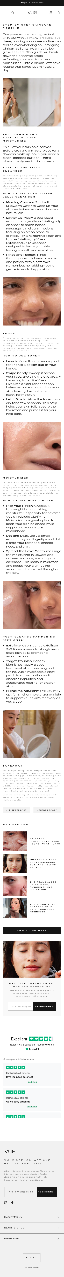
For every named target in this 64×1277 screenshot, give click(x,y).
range (46, 795)
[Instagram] (5, 1202)
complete (25, 795)
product (37, 795)
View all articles (32, 930)
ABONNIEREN (47, 1192)
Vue (30, 1267)
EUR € (30, 1257)
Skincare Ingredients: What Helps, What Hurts (45, 841)
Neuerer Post (47, 810)
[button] (32, 1217)
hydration (9, 343)
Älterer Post (16, 810)
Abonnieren (44, 1006)
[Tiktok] (12, 1202)
